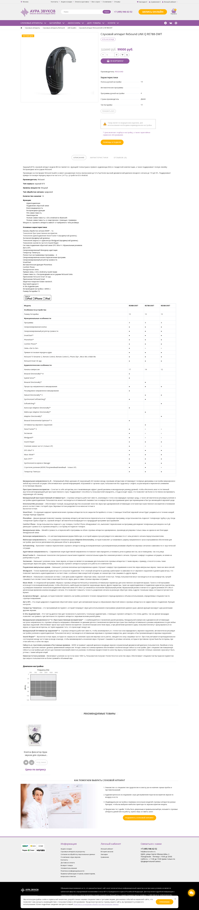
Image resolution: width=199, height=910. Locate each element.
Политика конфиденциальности (72, 871)
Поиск (106, 12)
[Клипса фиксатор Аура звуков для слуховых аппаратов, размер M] (35, 735)
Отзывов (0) (120, 157)
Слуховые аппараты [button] (32, 23)
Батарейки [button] (55, 23)
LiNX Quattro (72, 28)
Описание (78, 157)
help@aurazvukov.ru (148, 852)
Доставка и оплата (68, 863)
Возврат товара (67, 865)
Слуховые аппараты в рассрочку (73, 852)
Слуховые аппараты (32, 28)
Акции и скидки (66, 2)
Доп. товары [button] (94, 23)
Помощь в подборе (112, 142)
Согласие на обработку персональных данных (78, 854)
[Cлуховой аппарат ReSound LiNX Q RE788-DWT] (59, 67)
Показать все (108, 111)
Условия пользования (69, 868)
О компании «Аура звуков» (70, 857)
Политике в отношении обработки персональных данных (96, 904)
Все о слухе (96, 2)
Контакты (54, 2)
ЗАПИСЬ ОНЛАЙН (152, 11)
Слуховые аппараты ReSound (54, 28)
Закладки (104, 854)
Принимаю (164, 902)
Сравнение (105, 857)
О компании (107, 2)
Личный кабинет (107, 849)
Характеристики (99, 157)
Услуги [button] (111, 23)
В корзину (116, 60)
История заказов (107, 852)
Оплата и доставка (82, 2)
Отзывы (117, 2)
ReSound (119, 71)
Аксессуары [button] (74, 23)
